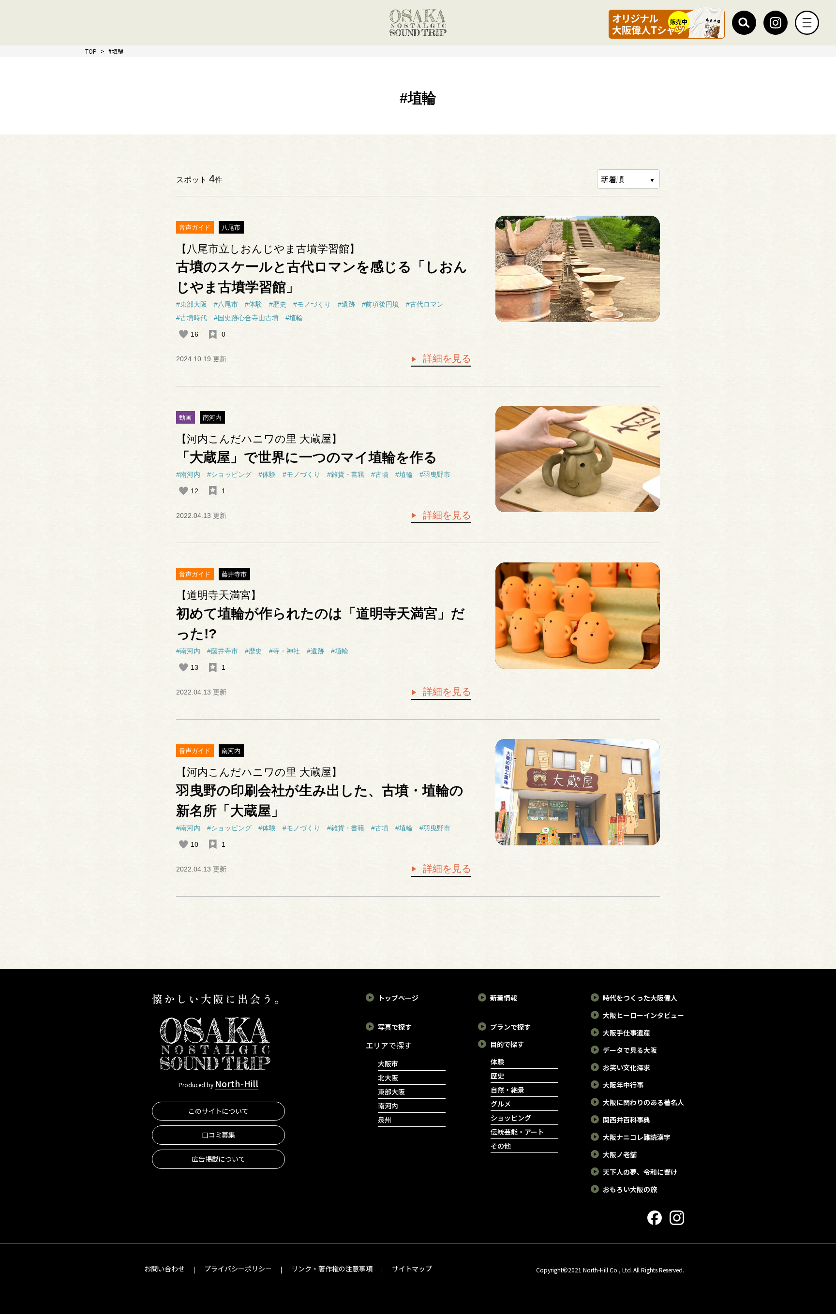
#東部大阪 (191, 304)
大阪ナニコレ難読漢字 (637, 1137)
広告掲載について (219, 1159)
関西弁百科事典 (626, 1119)
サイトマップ (412, 1268)
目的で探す (507, 1044)
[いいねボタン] (183, 334)
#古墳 (379, 474)
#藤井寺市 (222, 651)
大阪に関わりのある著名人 (643, 1102)
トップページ (398, 998)
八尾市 (231, 227)
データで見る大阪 (630, 1050)
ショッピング (511, 1117)
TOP (91, 51)
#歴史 (277, 304)
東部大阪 (391, 1091)
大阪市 (388, 1063)
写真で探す (395, 1027)
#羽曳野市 (434, 474)
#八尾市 (226, 304)
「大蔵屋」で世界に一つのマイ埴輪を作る (306, 457)
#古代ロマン (425, 304)
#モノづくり (312, 304)
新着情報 (503, 998)
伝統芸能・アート (517, 1132)
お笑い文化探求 (626, 1067)
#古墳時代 (191, 318)
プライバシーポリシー (238, 1268)
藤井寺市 (234, 574)
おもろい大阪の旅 (630, 1189)
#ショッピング (229, 474)
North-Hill (236, 1083)
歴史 (497, 1075)
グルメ (501, 1103)
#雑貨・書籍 (346, 474)
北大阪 (388, 1077)
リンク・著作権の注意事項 (332, 1268)
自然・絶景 (507, 1089)
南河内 (212, 417)
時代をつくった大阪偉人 (640, 998)
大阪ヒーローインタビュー (643, 1015)
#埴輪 (294, 318)
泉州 (384, 1119)
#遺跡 (346, 304)
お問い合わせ (164, 1268)
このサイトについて (218, 1111)
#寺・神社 (284, 651)
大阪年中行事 (623, 1085)
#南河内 (188, 474)
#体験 (253, 304)
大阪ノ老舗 (620, 1154)
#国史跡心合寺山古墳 (246, 318)
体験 (497, 1061)
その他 (501, 1146)
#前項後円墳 (381, 304)
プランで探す (510, 1027)
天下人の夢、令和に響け (640, 1172)
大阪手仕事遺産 (626, 1032)
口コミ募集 (219, 1134)
